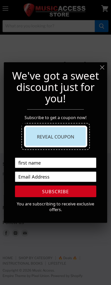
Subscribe (55, 191)
